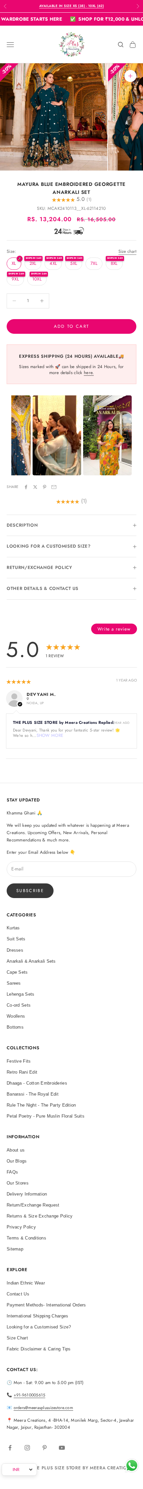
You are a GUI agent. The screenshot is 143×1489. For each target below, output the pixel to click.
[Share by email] (54, 487)
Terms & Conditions (26, 1238)
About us (16, 1150)
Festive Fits (19, 1061)
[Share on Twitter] (35, 487)
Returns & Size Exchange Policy (39, 1216)
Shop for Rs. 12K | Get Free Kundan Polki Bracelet (71, 5)
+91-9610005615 (30, 1395)
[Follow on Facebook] (10, 1447)
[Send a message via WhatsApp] (132, 1465)
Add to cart (71, 326)
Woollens (16, 1016)
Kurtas (13, 927)
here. (89, 372)
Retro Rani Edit (22, 1072)
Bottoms (15, 1027)
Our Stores (18, 1183)
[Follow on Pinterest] (44, 1447)
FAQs (12, 1172)
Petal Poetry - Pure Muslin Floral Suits (45, 1116)
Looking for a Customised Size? (39, 1326)
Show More (50, 735)
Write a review (114, 629)
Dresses (15, 950)
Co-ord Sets (19, 1005)
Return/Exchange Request (33, 1205)
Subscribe (30, 890)
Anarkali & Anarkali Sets (31, 961)
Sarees (14, 983)
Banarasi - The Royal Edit (33, 1094)
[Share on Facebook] (26, 487)
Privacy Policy (21, 1227)
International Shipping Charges (37, 1315)
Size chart (127, 251)
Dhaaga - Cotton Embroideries (37, 1083)
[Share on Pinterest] (44, 487)
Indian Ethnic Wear (26, 1282)
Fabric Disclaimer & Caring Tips (39, 1348)
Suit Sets (16, 938)
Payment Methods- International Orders (46, 1304)
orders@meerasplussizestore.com (43, 1408)
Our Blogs (17, 1161)
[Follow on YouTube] (62, 1447)
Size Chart (17, 1337)
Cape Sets (17, 972)
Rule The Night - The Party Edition (41, 1105)
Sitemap (15, 1248)
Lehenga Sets (20, 994)
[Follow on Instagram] (27, 1447)
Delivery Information (27, 1194)
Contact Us (18, 1293)
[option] (57, 435)
